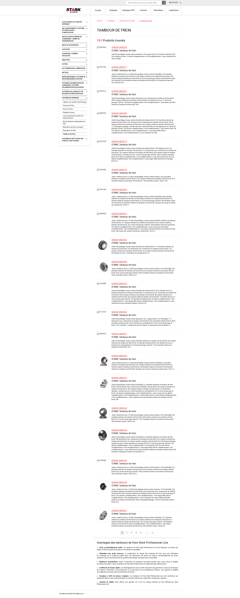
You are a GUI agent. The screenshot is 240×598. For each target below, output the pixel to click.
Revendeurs (158, 10)
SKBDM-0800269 (119, 189)
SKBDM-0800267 (119, 214)
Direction (66, 60)
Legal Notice (173, 10)
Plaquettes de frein (69, 130)
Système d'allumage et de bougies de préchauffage (72, 93)
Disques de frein (68, 105)
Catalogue (113, 10)
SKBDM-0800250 (119, 356)
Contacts (143, 10)
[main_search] (164, 2)
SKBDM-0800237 (119, 510)
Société (98, 10)
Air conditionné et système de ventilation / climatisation (73, 30)
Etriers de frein (68, 109)
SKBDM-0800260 (119, 262)
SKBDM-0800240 (119, 482)
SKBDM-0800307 (119, 91)
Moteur (65, 72)
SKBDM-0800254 (119, 284)
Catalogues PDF (128, 10)
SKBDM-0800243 (119, 460)
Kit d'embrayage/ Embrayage (73, 68)
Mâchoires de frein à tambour (73, 127)
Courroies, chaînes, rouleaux (70, 55)
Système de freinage (70, 98)
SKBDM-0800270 (119, 170)
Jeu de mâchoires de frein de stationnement (73, 117)
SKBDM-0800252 (119, 312)
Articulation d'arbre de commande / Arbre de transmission (72, 39)
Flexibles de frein (68, 112)
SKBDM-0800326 (119, 47)
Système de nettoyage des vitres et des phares (73, 140)
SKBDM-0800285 (119, 113)
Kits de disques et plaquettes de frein (74, 123)
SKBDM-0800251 (119, 334)
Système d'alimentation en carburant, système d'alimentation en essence (73, 85)
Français (175, 2)
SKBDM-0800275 (119, 141)
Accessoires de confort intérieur (72, 23)
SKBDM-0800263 (119, 240)
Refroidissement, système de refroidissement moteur (74, 78)
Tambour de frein (69, 134)
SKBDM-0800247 (119, 378)
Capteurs (66, 49)
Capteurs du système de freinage (74, 102)
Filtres (65, 64)
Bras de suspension (70, 45)
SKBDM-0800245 (119, 408)
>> (152, 533)
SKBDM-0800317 (119, 67)
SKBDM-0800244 (119, 430)
